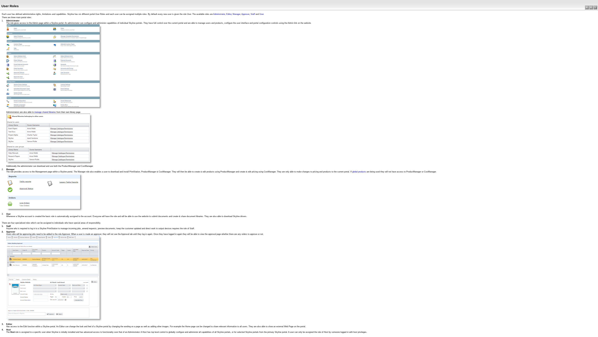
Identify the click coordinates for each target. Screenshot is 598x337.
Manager (236, 14)
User (261, 14)
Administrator (219, 14)
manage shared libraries (45, 112)
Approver (245, 14)
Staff (253, 14)
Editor (228, 14)
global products (359, 172)
